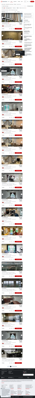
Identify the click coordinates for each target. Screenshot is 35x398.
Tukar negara (24, 371)
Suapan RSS (26, 393)
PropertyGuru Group (4, 371)
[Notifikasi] (29, 1)
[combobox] (13, 6)
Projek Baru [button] (15, 1)
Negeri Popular (19, 390)
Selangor (15, 4)
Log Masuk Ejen (27, 391)
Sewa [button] (11, 1)
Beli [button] (8, 1)
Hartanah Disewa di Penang (13, 392)
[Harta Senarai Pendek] (21, 13)
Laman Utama (3, 4)
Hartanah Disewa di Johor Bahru (13, 393)
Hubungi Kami (10, 371)
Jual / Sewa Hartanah (27, 392)
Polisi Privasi (8, 391)
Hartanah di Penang (20, 393)
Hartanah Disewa (12, 390)
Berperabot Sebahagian (26, 33)
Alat (26, 390)
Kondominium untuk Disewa (9, 4)
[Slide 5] (12, 92)
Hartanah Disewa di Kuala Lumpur (13, 391)
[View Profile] (3, 13)
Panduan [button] (19, 1)
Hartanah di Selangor (20, 392)
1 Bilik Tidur (27, 28)
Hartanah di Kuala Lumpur (20, 391)
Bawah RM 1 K (29, 25)
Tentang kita (3, 372)
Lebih (21, 1)
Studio (24, 28)
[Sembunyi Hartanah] (19, 13)
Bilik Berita (10, 372)
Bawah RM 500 (25, 25)
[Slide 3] (11, 92)
